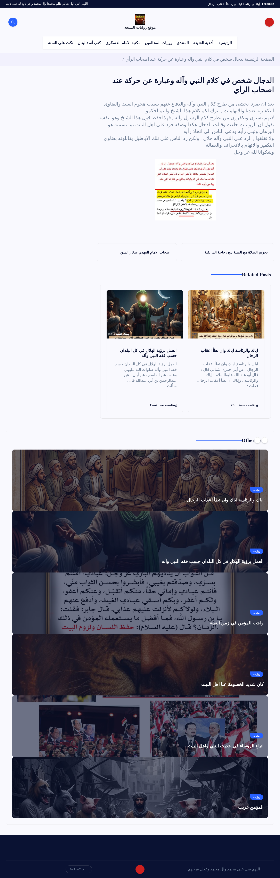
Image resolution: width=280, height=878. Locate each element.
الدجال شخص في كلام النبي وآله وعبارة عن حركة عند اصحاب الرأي (185, 59)
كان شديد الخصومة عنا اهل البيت (232, 684)
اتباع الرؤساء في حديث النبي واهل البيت (226, 745)
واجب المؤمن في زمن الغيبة (237, 622)
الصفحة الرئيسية (259, 59)
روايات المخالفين (158, 43)
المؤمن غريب (251, 807)
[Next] (257, 440)
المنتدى (183, 43)
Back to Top (77, 869)
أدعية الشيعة (203, 43)
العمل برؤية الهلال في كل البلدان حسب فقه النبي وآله (213, 561)
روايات (256, 489)
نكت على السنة (60, 43)
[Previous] (265, 440)
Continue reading (244, 405)
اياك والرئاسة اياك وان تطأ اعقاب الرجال (225, 499)
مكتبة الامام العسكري (123, 43)
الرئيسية (225, 43)
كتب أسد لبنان (89, 43)
